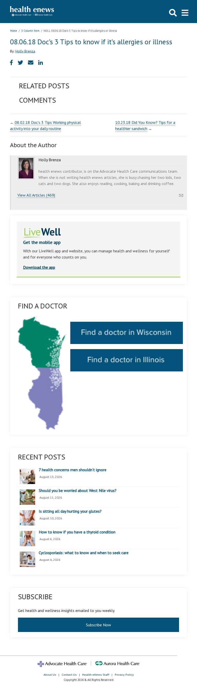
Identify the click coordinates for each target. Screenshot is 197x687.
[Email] (181, 194)
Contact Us (69, 675)
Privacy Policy (124, 675)
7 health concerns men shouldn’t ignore (72, 470)
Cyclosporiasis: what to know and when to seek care (84, 553)
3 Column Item (30, 31)
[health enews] (32, 11)
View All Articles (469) (36, 195)
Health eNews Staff (95, 675)
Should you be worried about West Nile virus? (77, 490)
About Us (50, 675)
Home (13, 31)
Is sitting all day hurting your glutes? (70, 511)
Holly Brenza (25, 51)
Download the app (39, 267)
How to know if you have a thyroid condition (77, 532)
